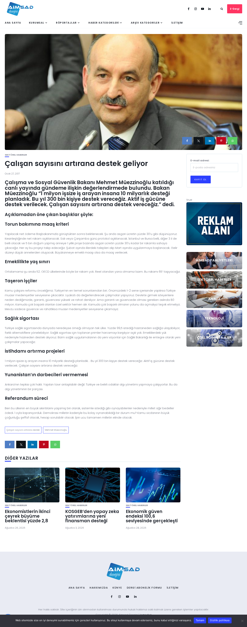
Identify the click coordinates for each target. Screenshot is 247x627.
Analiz (214, 298)
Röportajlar (66, 22)
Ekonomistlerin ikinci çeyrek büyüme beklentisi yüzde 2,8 (27, 516)
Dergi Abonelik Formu (144, 587)
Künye (117, 587)
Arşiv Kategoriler (145, 22)
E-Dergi (234, 8)
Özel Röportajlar (214, 337)
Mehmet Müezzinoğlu (56, 429)
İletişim (177, 22)
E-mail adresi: (199, 160)
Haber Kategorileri (103, 22)
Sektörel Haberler (16, 155)
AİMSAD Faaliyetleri (214, 260)
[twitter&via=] (198, 141)
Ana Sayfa (13, 22)
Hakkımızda (99, 587)
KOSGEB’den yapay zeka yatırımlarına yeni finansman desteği (92, 516)
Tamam (200, 620)
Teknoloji (214, 318)
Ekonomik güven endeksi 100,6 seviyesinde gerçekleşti (152, 516)
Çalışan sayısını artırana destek (23, 429)
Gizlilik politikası (220, 620)
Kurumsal (36, 22)
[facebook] (187, 141)
